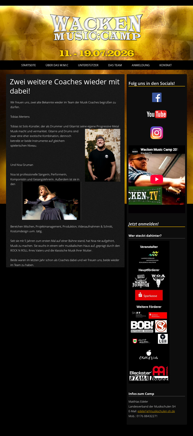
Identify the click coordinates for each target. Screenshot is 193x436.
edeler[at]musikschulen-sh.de (156, 411)
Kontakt (165, 65)
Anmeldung (141, 65)
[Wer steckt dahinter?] (149, 382)
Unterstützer (88, 65)
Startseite (28, 65)
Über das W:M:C (57, 65)
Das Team (115, 65)
